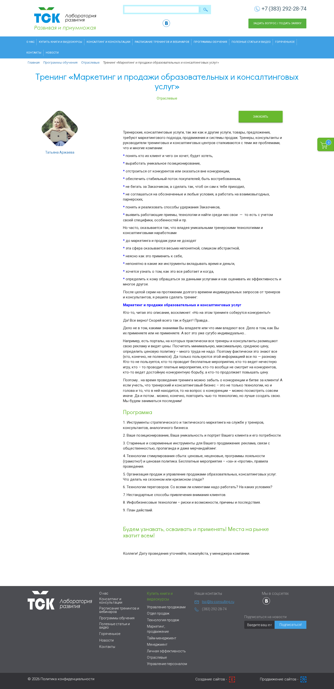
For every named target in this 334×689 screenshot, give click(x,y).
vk (166, 23)
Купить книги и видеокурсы (60, 42)
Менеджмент (157, 644)
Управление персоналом (167, 664)
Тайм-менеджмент (161, 638)
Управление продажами (166, 607)
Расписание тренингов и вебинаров (162, 42)
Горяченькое (285, 42)
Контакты (33, 52)
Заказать (260, 116)
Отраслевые (167, 98)
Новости (52, 52)
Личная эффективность (166, 651)
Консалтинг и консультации (108, 42)
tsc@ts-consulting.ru (218, 601)
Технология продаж (163, 620)
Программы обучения (210, 42)
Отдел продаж (158, 613)
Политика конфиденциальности (67, 679)
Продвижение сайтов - (279, 679)
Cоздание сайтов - (211, 679)
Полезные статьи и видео (251, 42)
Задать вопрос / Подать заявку (277, 23)
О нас (30, 42)
